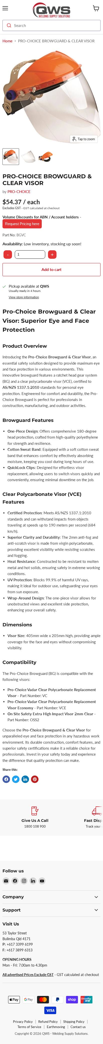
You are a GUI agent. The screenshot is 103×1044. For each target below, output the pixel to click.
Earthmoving (56, 1027)
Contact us (78, 1027)
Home (7, 41)
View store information (24, 297)
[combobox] (51, 25)
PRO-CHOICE (19, 191)
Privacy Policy (23, 1022)
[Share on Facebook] (6, 779)
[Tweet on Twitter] (16, 779)
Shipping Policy (73, 1022)
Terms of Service (29, 1027)
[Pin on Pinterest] (34, 779)
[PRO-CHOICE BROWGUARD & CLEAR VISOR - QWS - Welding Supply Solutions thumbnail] (11, 157)
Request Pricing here (22, 224)
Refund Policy (48, 1022)
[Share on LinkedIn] (25, 779)
